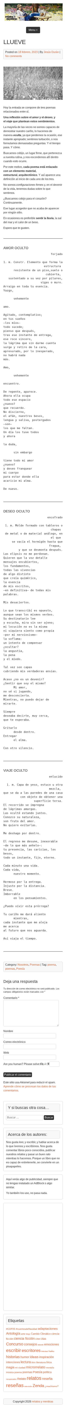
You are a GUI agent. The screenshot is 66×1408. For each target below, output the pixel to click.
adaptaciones (48, 1328)
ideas (34, 1357)
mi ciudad (20, 1367)
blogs (28, 1334)
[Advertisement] (16, 1256)
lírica (49, 1362)
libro (33, 1362)
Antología (13, 1333)
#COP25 (10, 1329)
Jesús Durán (51, 52)
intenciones (13, 1362)
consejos (30, 1344)
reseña (47, 1379)
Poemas (35, 964)
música (10, 1372)
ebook (40, 1345)
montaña (50, 1368)
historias (13, 1357)
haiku (51, 1351)
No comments (13, 56)
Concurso (14, 1344)
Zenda (38, 1385)
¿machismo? (52, 1386)
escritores (31, 1350)
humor (24, 1357)
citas (43, 1338)
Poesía (20, 968)
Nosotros (23, 964)
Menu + (33, 30)
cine (37, 1338)
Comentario (11, 997)
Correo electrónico (14, 1041)
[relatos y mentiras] (33, 21)
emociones (51, 1344)
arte (23, 1334)
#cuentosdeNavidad (26, 1329)
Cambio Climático (41, 1333)
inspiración (46, 1357)
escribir (13, 1350)
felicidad (44, 1351)
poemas (10, 968)
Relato (21, 1379)
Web (6, 1052)
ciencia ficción (24, 1338)
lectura (26, 1362)
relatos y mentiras (42, 1401)
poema (52, 964)
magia (10, 1367)
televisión (28, 1386)
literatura (41, 1362)
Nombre (8, 1031)
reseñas (15, 1385)
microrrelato (35, 1367)
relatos (34, 1378)
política (47, 1372)
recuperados (11, 1379)
